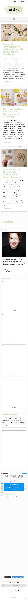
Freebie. (3, 86)
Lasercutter (14, 86)
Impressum (14, 596)
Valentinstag (21, 86)
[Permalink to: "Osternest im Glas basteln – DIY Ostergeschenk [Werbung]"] (14, 97)
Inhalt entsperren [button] (14, 484)
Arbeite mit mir (16, 1)
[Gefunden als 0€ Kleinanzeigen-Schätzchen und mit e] (14, 505)
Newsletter (23, 1)
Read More (7, 82)
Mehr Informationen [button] (14, 481)
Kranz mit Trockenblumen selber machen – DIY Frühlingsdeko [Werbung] (14, 49)
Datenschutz (14, 597)
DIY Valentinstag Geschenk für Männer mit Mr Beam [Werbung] (12, 173)
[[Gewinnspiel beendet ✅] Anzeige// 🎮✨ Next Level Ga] (14, 558)
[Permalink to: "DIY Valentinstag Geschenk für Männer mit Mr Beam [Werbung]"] (14, 158)
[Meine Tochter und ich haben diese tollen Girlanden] (14, 535)
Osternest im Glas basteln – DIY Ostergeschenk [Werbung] (12, 113)
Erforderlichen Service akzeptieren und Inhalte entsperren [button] (14, 488)
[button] (14, 19)
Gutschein (8, 86)
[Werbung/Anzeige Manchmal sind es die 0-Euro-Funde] (14, 520)
